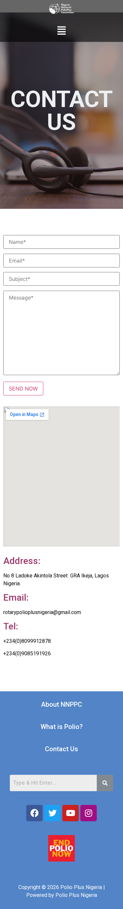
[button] (61, 31)
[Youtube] (70, 813)
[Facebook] (34, 813)
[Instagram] (88, 813)
